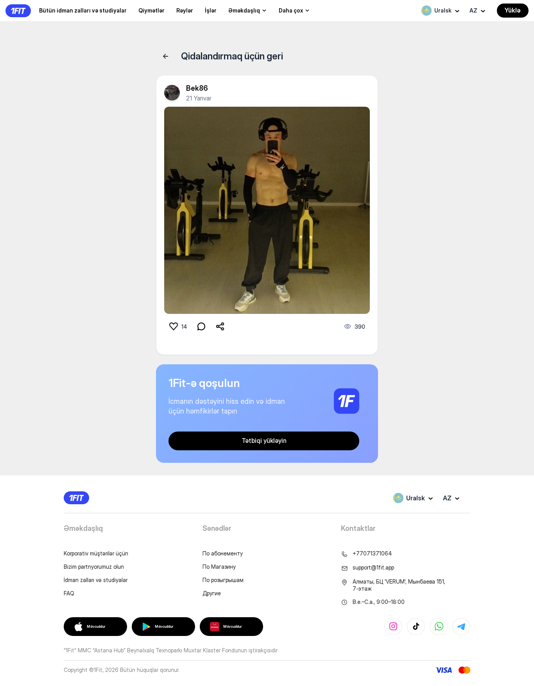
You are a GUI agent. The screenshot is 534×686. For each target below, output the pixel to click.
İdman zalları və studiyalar (95, 580)
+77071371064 (372, 553)
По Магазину (219, 566)
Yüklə (513, 10)
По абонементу (222, 553)
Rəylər (184, 10)
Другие (211, 593)
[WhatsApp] (439, 626)
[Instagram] (393, 626)
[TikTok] (416, 626)
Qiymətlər (151, 10)
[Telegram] (461, 626)
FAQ (69, 593)
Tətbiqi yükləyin (264, 440)
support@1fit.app (373, 567)
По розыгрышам (223, 580)
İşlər (211, 10)
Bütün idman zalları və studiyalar (83, 10)
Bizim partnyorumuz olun (94, 566)
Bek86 (197, 88)
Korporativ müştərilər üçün (96, 553)
